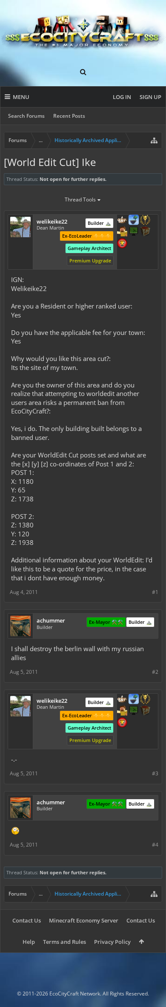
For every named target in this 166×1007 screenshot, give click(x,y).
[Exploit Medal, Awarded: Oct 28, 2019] (134, 232)
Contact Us (26, 920)
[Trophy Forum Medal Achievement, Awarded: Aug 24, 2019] (122, 244)
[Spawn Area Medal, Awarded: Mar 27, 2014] (122, 232)
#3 (155, 773)
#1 (155, 592)
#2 (155, 672)
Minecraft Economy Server (83, 920)
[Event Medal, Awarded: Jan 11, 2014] (145, 221)
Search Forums (26, 115)
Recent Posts (69, 115)
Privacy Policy (112, 942)
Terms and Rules (64, 942)
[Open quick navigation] (154, 140)
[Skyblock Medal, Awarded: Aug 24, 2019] (134, 221)
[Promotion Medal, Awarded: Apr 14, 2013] (145, 232)
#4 (155, 844)
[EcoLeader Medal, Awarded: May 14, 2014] (122, 221)
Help (29, 942)
